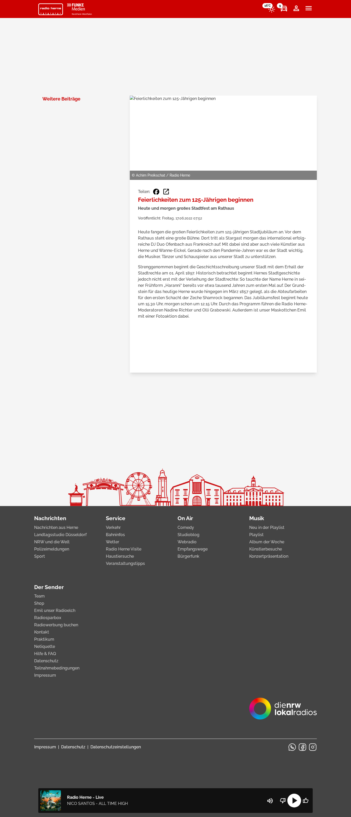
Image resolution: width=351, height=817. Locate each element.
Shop (39, 603)
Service (115, 518)
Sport (39, 556)
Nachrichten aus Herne (56, 527)
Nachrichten (50, 518)
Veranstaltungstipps (125, 563)
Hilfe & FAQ (45, 653)
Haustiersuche (120, 556)
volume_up (270, 800)
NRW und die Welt (52, 541)
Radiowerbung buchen (56, 624)
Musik (256, 518)
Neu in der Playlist (266, 527)
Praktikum (44, 639)
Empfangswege (193, 549)
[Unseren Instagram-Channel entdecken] (313, 747)
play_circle (294, 800)
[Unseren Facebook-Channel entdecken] (302, 747)
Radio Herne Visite (123, 549)
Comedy (186, 527)
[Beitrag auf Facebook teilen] (156, 192)
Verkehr (113, 527)
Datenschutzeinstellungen (115, 747)
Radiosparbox (47, 617)
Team (39, 596)
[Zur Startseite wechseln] (50, 9)
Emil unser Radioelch (54, 610)
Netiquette (44, 646)
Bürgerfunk (188, 556)
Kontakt (41, 632)
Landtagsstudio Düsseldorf (60, 534)
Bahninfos (115, 534)
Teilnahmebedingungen (56, 668)
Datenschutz (46, 660)
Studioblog (188, 534)
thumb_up (305, 800)
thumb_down (283, 800)
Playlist (256, 534)
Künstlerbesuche (265, 549)
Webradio (187, 541)
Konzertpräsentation (268, 556)
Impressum (45, 675)
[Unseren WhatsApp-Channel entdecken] (292, 747)
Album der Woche (266, 541)
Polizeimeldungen (51, 549)
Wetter (112, 541)
